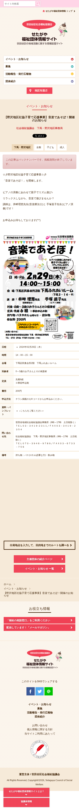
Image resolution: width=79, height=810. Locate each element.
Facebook (30, 691)
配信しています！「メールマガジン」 (28, 627)
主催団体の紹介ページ (39, 559)
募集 (8, 66)
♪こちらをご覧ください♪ (31, 410)
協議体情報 (26, 801)
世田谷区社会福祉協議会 (46, 774)
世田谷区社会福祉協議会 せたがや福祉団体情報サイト (39, 34)
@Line (48, 691)
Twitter (39, 691)
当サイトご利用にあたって (39, 733)
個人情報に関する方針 (40, 729)
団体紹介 (11, 81)
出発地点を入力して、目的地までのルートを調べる (39, 545)
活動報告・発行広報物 (18, 73)
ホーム (7, 584)
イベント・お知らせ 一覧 (39, 568)
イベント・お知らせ (17, 59)
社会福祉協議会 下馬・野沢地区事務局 (39, 128)
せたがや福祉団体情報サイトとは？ (26, 791)
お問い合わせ (40, 725)
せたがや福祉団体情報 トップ (59, 11)
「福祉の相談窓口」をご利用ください (28, 620)
